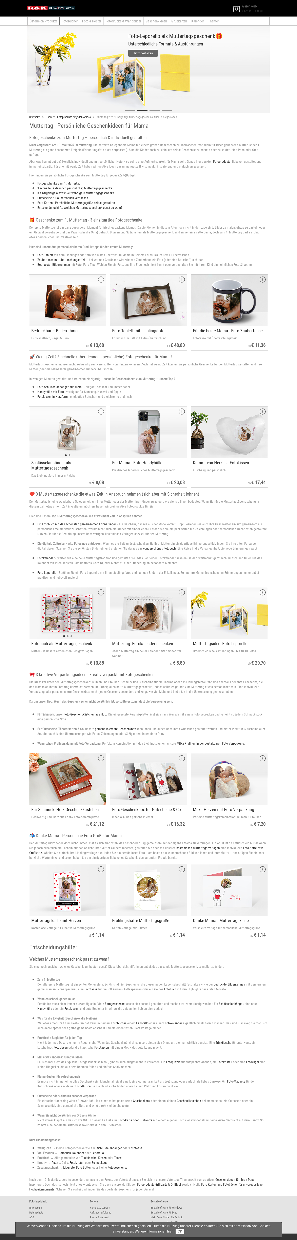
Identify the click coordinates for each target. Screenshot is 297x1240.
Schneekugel (100, 1163)
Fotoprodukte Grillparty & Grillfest (159, 1184)
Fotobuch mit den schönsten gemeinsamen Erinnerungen (79, 524)
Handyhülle (44, 1009)
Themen (214, 21)
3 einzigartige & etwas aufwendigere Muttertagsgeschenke (75, 193)
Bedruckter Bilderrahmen (53, 265)
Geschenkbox (141, 1101)
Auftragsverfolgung (100, 1212)
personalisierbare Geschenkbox (115, 729)
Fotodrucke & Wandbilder (123, 21)
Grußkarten (179, 21)
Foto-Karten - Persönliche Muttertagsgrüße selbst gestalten (76, 203)
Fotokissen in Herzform (52, 397)
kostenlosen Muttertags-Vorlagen (198, 848)
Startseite (34, 117)
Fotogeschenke (115, 1004)
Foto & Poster (91, 21)
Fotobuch (170, 989)
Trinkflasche (223, 1043)
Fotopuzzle (173, 1062)
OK (180, 1231)
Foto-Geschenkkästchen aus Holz (85, 714)
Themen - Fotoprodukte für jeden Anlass (68, 117)
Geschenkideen (156, 21)
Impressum (35, 1207)
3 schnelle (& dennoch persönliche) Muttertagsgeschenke (75, 188)
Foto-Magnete (236, 1081)
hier (170, 1231)
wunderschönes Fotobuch (159, 548)
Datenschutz (36, 1212)
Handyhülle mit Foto (50, 392)
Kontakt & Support (100, 1207)
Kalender (197, 21)
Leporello (142, 1023)
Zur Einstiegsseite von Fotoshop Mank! (52, 3)
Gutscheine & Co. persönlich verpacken (62, 198)
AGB (31, 1217)
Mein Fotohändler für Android (167, 1217)
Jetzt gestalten (117, 53)
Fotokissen (71, 1009)
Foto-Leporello (46, 573)
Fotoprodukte (222, 162)
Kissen (102, 1158)
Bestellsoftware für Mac (164, 1212)
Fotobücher (70, 21)
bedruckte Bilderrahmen (229, 984)
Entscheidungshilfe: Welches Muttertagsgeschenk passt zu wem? (79, 208)
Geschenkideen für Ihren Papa (235, 1180)
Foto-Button (83, 1086)
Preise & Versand (99, 1217)
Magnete (69, 1167)
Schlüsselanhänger (231, 1004)
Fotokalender (46, 558)
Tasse (118, 1158)
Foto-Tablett (45, 255)
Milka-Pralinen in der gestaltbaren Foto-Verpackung (210, 743)
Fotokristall (224, 1062)
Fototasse (90, 989)
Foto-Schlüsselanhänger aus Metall (60, 387)
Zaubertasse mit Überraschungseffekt (61, 260)
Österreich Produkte (43, 21)
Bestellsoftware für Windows (166, 1207)
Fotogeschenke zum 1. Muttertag (58, 183)
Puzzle (56, 1163)
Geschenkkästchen (189, 1101)
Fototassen (101, 1047)
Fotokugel (252, 1062)
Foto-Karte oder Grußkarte (135, 1120)
